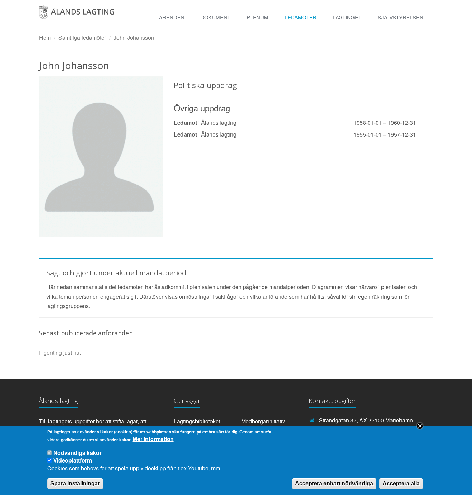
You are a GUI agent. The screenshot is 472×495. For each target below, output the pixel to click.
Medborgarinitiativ (263, 421)
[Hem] (84, 14)
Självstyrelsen (400, 17)
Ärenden (172, 17)
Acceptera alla (401, 483)
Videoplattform (72, 460)
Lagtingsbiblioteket (197, 421)
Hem (45, 37)
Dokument (215, 17)
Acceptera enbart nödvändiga (334, 483)
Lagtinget (347, 17)
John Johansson (134, 37)
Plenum (257, 17)
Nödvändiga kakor (77, 453)
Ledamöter (301, 17)
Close (420, 426)
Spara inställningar (75, 483)
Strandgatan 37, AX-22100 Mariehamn (366, 420)
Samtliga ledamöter (82, 37)
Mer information (153, 439)
